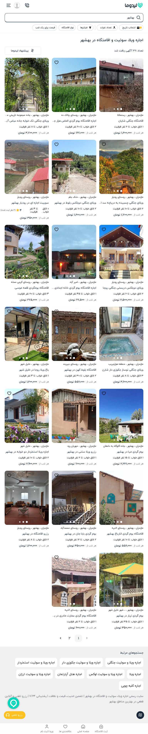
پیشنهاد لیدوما (20, 50)
